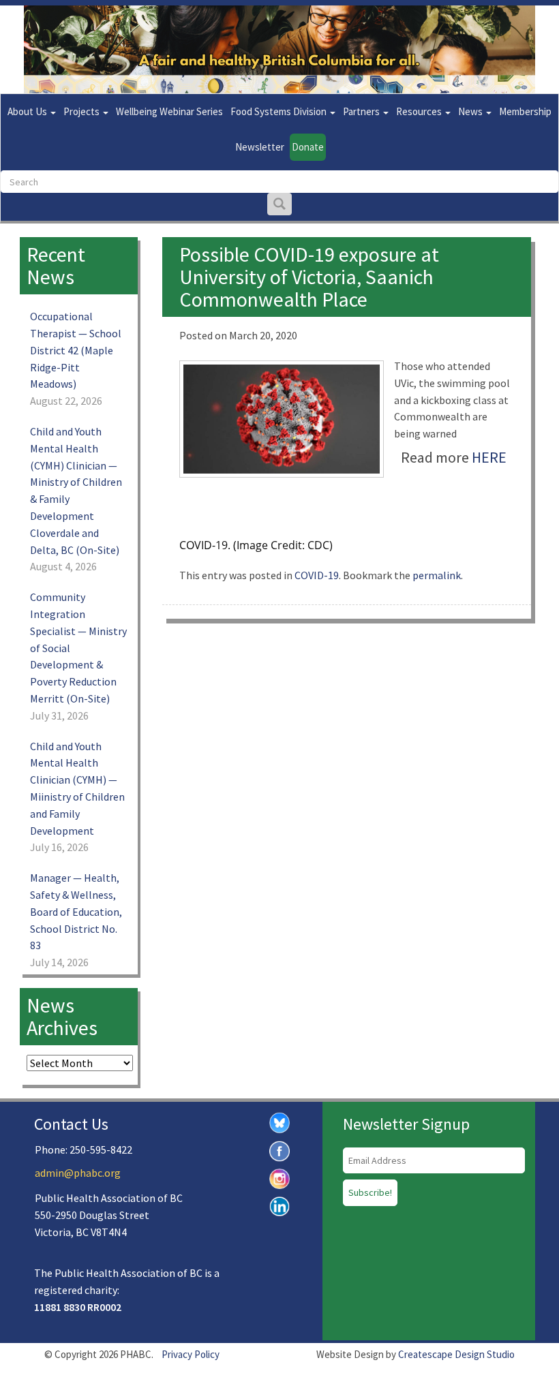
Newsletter (259, 146)
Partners (362, 111)
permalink (436, 575)
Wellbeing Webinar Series (169, 111)
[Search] (279, 204)
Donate (308, 146)
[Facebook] (279, 1149)
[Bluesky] (279, 1121)
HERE (489, 457)
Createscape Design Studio (456, 1354)
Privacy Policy (191, 1354)
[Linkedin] (279, 1205)
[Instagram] (279, 1177)
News (471, 111)
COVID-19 (316, 575)
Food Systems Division (279, 111)
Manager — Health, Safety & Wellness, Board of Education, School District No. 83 (76, 911)
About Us (28, 111)
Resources (420, 111)
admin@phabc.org (78, 1172)
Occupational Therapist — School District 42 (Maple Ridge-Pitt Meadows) (75, 349)
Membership (525, 111)
